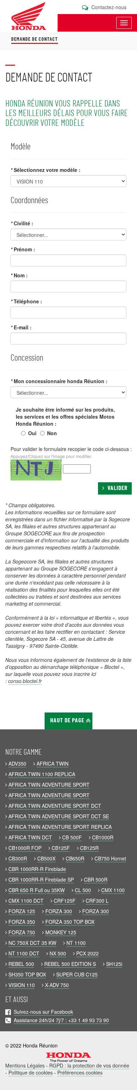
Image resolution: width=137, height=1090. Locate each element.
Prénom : (23, 249)
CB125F (61, 847)
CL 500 (83, 890)
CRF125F (65, 900)
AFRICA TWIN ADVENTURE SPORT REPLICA (60, 826)
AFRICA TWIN (52, 763)
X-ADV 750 (57, 984)
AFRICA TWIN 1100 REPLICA (41, 774)
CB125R (89, 847)
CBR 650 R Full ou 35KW (36, 890)
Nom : (19, 275)
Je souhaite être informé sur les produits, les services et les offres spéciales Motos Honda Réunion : (65, 416)
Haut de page (68, 720)
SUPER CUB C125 (77, 974)
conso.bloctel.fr (25, 680)
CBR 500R (95, 879)
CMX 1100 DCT (26, 900)
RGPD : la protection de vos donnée (89, 1065)
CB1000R (102, 837)
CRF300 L (97, 900)
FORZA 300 (58, 911)
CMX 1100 (113, 890)
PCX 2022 (87, 953)
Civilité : (22, 223)
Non (52, 433)
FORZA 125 (21, 911)
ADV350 (17, 763)
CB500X (46, 858)
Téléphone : (26, 301)
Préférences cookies (80, 1072)
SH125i (114, 963)
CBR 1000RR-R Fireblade (37, 868)
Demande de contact (34, 39)
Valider (116, 488)
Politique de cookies (30, 1072)
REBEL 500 (21, 963)
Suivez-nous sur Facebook (43, 1011)
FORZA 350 (21, 921)
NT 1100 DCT (23, 953)
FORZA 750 (21, 932)
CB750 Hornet (110, 858)
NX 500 (58, 953)
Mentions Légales (25, 1065)
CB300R (17, 858)
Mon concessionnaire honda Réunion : (59, 381)
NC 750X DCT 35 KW (32, 942)
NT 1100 (76, 942)
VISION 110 (21, 984)
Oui (32, 433)
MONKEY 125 (60, 932)
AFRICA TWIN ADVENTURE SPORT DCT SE (58, 816)
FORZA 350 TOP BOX (69, 921)
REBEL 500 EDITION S (70, 963)
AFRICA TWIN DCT (30, 837)
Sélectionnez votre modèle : (45, 169)
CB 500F (72, 837)
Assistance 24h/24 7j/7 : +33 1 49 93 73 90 (61, 1020)
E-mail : (21, 327)
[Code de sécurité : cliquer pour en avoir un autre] (36, 469)
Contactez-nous (108, 7)
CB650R (75, 858)
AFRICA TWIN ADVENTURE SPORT (49, 784)
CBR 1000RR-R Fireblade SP (41, 879)
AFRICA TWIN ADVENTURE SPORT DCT (54, 805)
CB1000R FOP (24, 847)
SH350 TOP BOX (27, 974)
